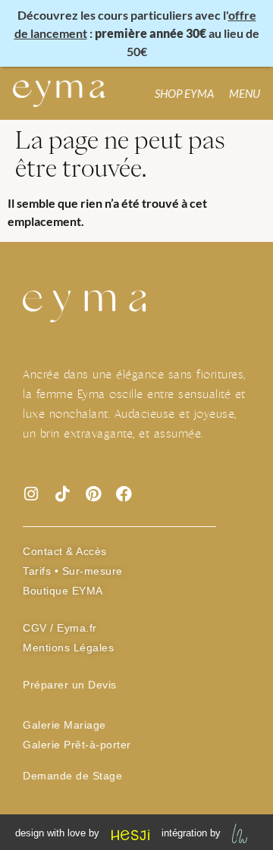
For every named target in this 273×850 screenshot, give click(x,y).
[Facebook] (124, 494)
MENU (244, 93)
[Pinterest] (93, 494)
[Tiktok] (62, 494)
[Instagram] (31, 494)
